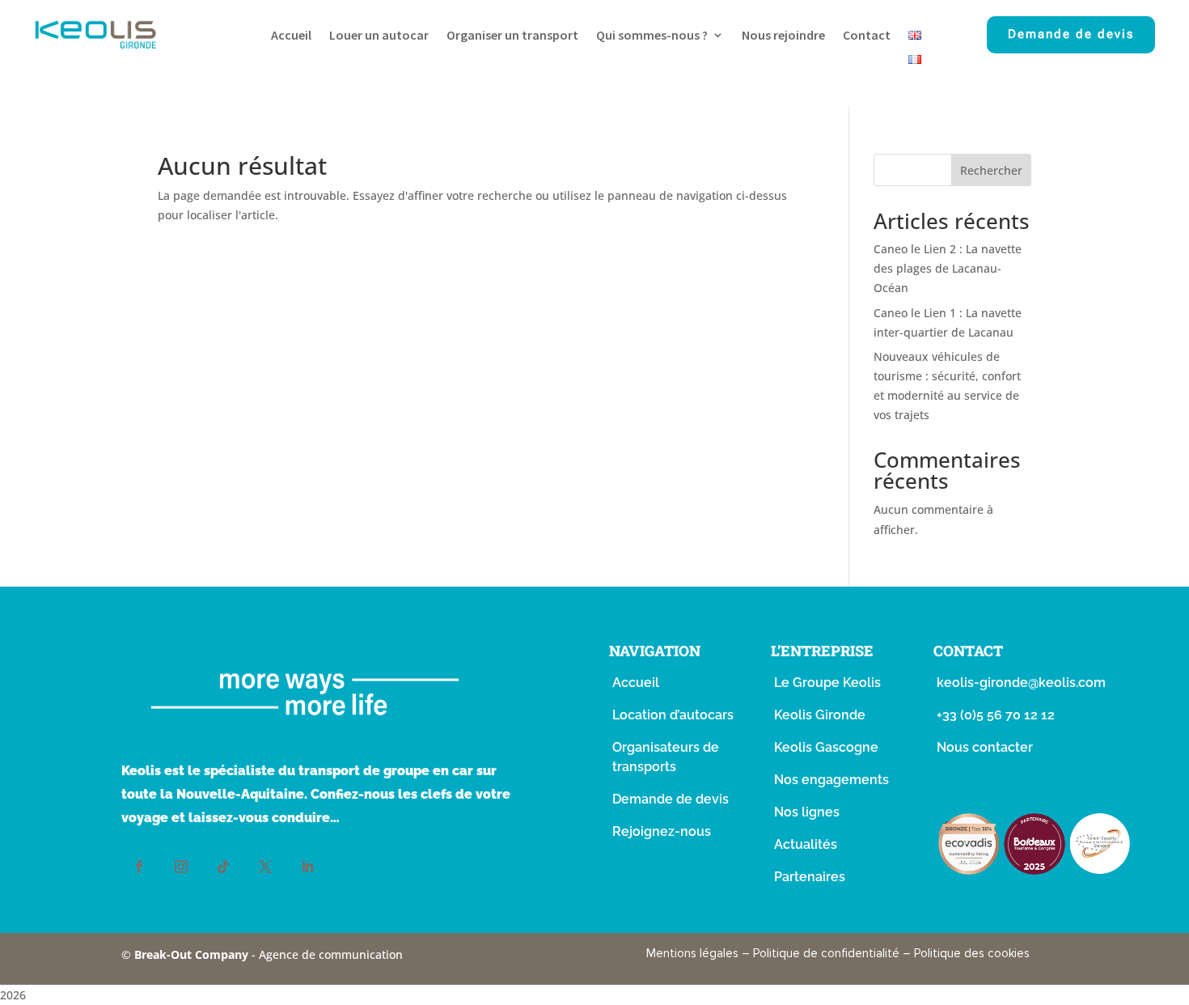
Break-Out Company (193, 954)
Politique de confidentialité (826, 953)
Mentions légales (692, 953)
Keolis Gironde (819, 715)
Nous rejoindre (783, 36)
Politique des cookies (972, 953)
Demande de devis (1071, 34)
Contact (867, 36)
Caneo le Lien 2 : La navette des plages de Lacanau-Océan (948, 268)
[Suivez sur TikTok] (223, 866)
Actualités (805, 844)
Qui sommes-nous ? (652, 36)
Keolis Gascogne (826, 747)
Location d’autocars (673, 715)
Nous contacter (985, 747)
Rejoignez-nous (661, 831)
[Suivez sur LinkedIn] (307, 866)
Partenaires (809, 876)
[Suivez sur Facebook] (139, 866)
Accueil (291, 36)
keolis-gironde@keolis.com (1021, 682)
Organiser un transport (512, 36)
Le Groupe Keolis (827, 682)
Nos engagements (831, 779)
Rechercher (991, 170)
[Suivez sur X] (265, 866)
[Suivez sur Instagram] (181, 866)
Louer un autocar (379, 36)
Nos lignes (807, 812)
